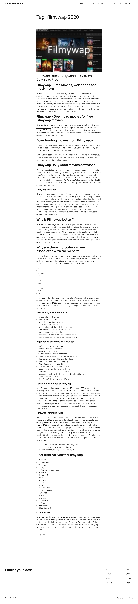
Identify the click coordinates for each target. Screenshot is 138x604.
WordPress (129, 598)
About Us (84, 3)
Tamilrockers (43, 462)
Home (103, 3)
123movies (42, 493)
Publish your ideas (14, 3)
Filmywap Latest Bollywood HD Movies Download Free (64, 77)
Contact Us (94, 3)
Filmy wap (71, 180)
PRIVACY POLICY (114, 3)
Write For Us (128, 3)
